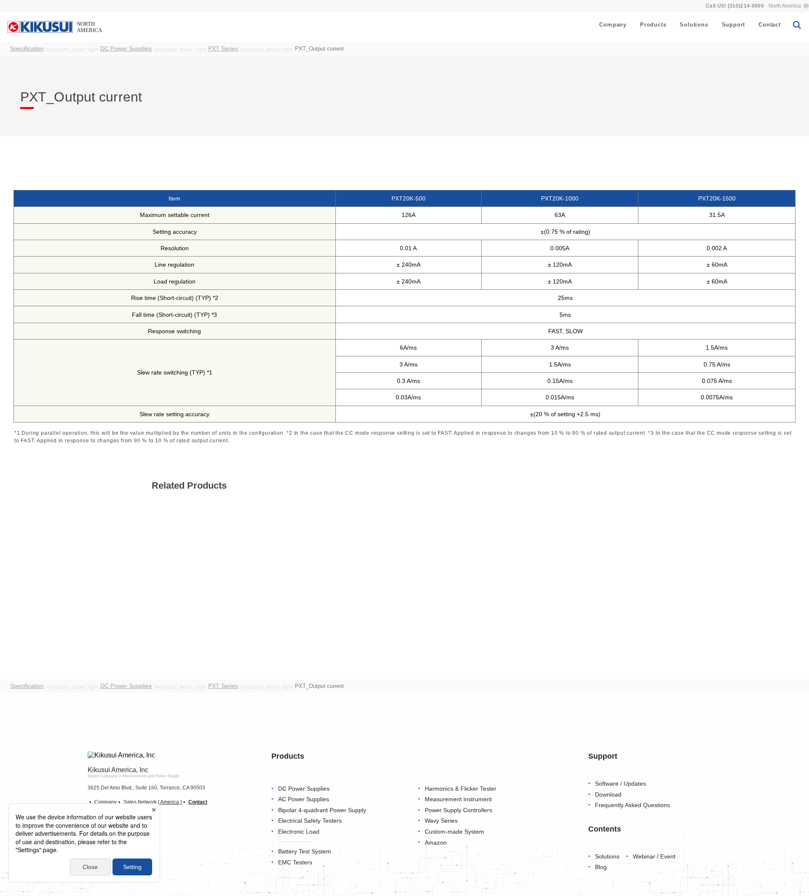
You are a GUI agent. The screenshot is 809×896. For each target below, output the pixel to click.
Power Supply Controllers (458, 810)
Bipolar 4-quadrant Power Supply (322, 810)
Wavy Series (441, 821)
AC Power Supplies (303, 799)
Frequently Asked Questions (632, 805)
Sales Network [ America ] (152, 802)
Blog (601, 867)
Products (653, 24)
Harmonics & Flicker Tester (460, 789)
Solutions (694, 24)
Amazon (436, 843)
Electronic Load (298, 832)
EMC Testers (295, 862)
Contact (769, 24)
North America (785, 6)
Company (613, 24)
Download (608, 795)
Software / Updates (620, 784)
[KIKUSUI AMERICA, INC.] (55, 26)
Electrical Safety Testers (310, 821)
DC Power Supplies (303, 789)
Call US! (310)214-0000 (735, 6)
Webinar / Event (654, 856)
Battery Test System (304, 851)
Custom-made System (454, 832)
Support (733, 24)
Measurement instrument (458, 799)
